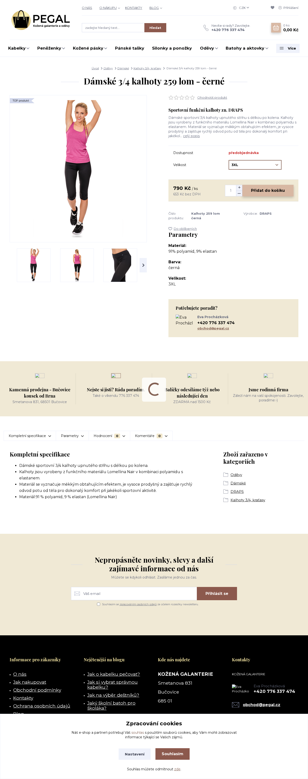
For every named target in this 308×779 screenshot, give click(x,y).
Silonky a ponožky (172, 48)
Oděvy (207, 48)
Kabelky (17, 48)
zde (177, 769)
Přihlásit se (216, 593)
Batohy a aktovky (245, 48)
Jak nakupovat (29, 682)
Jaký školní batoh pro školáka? (111, 705)
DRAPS (237, 491)
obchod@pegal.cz (213, 328)
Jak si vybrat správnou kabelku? (112, 684)
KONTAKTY (133, 8)
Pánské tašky (129, 48)
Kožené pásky (88, 48)
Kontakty (23, 698)
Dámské (123, 68)
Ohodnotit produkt (212, 97)
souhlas (137, 732)
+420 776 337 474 (228, 30)
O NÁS (87, 8)
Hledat (155, 28)
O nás (19, 674)
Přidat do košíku (268, 190)
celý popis (191, 136)
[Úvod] (41, 19)
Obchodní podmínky (37, 690)
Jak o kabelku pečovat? (113, 674)
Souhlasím (172, 754)
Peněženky (49, 48)
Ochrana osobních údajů (41, 706)
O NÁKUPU (108, 8)
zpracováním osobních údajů (138, 604)
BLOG (154, 8)
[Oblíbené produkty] (273, 7)
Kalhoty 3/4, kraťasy (147, 68)
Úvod (95, 68)
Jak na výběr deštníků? (113, 695)
